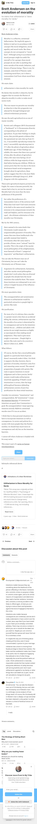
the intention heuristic (10, 400)
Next (30, 541)
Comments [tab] (6, 555)
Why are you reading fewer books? (13, 753)
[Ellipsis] (34, 578)
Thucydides (10, 682)
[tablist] (10, 555)
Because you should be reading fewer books (12, 757)
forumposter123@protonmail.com (17, 580)
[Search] (33, 731)
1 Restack (24, 528)
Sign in (33, 3)
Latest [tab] (9, 731)
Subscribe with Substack (20, 802)
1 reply (10, 712)
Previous (7, 541)
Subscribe (25, 3)
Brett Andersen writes (10, 34)
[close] (31, 766)
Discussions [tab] (16, 731)
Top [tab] (4, 731)
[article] (18, 742)
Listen (33, 24)
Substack (9, 820)
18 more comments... (8, 721)
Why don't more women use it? (12, 742)
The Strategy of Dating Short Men (13, 738)
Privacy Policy (25, 810)
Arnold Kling (10, 22)
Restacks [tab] (14, 555)
